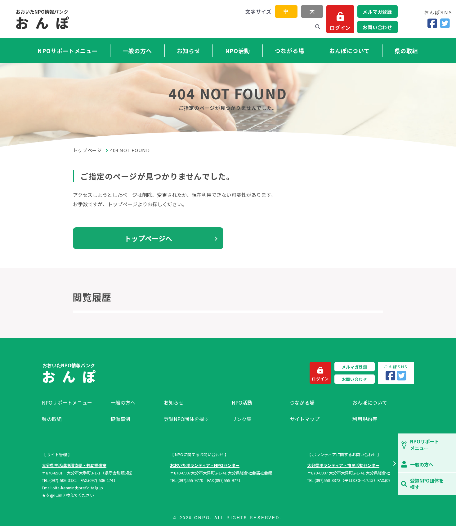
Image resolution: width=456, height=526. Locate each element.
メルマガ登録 (377, 11)
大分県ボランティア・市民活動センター (343, 465)
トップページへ (148, 238)
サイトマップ (305, 419)
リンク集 (242, 419)
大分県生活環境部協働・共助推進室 (74, 465)
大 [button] (312, 11)
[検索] (317, 27)
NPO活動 (237, 51)
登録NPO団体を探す (186, 419)
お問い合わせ (377, 27)
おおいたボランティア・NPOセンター (204, 465)
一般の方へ (137, 51)
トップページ (87, 150)
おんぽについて (349, 51)
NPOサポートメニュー (68, 51)
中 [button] (286, 11)
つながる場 (289, 51)
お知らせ (188, 51)
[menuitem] (73, 402)
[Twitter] (445, 23)
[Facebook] (432, 23)
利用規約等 (364, 419)
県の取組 (406, 51)
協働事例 (120, 419)
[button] (394, 464)
